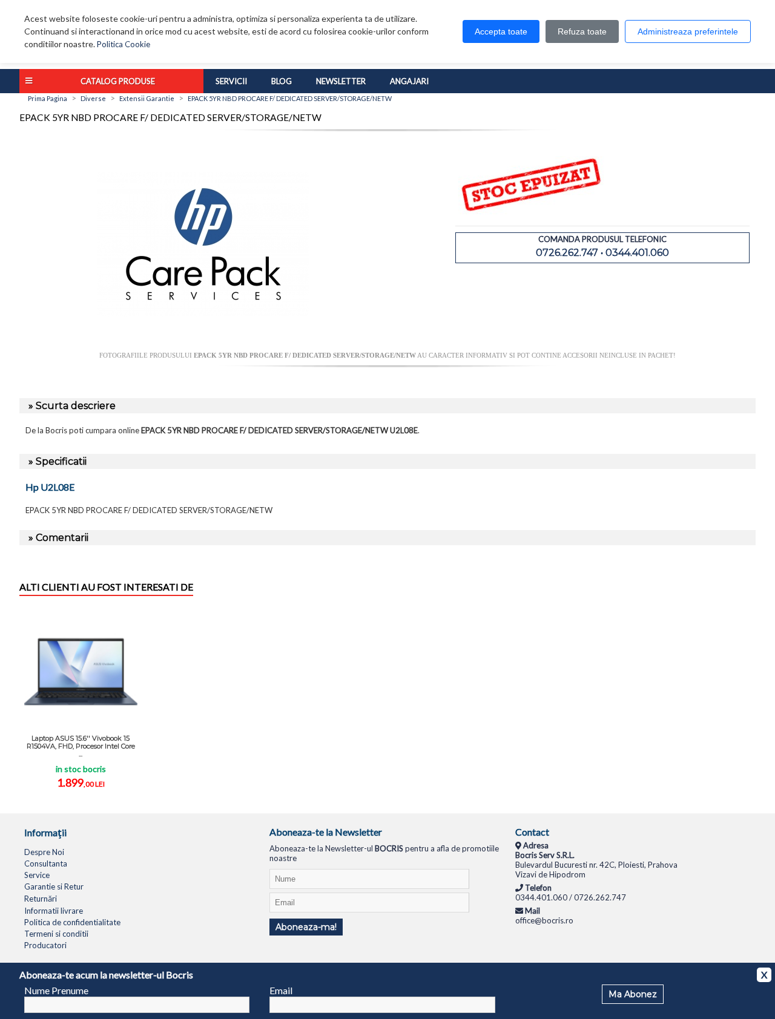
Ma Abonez (632, 994)
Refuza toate (582, 31)
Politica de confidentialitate (72, 922)
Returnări (40, 898)
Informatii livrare (53, 911)
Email (280, 990)
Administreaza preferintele (688, 31)
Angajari (409, 81)
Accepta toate (501, 31)
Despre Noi (44, 852)
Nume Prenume (56, 990)
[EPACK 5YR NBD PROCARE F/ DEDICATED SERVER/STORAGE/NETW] (203, 347)
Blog (281, 81)
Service (37, 875)
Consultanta (45, 863)
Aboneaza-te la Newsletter (325, 831)
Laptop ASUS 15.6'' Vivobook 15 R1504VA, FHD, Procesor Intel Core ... (81, 746)
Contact (532, 831)
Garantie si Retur (54, 886)
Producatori (45, 945)
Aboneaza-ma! (306, 927)
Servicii (231, 81)
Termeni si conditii (56, 934)
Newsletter (341, 81)
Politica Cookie (123, 44)
